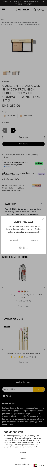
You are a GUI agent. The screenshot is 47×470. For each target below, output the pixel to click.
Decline (23, 458)
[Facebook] (20, 247)
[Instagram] (24, 247)
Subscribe (35, 240)
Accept (23, 453)
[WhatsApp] (27, 247)
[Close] (42, 219)
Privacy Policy (34, 447)
